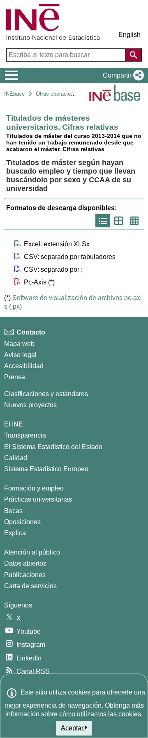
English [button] (129, 34)
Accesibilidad (24, 365)
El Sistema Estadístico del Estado (53, 446)
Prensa (14, 377)
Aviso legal (20, 354)
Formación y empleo (34, 488)
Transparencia (25, 435)
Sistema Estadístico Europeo (46, 468)
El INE (13, 424)
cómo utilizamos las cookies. (101, 713)
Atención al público (32, 552)
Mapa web (19, 343)
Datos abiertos (25, 563)
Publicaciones (25, 574)
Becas (13, 510)
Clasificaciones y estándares (46, 393)
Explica (15, 532)
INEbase (14, 94)
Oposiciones (22, 521)
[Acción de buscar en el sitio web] (133, 55)
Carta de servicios (30, 585)
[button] (121, 75)
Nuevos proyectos (30, 404)
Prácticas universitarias (38, 499)
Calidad (15, 457)
